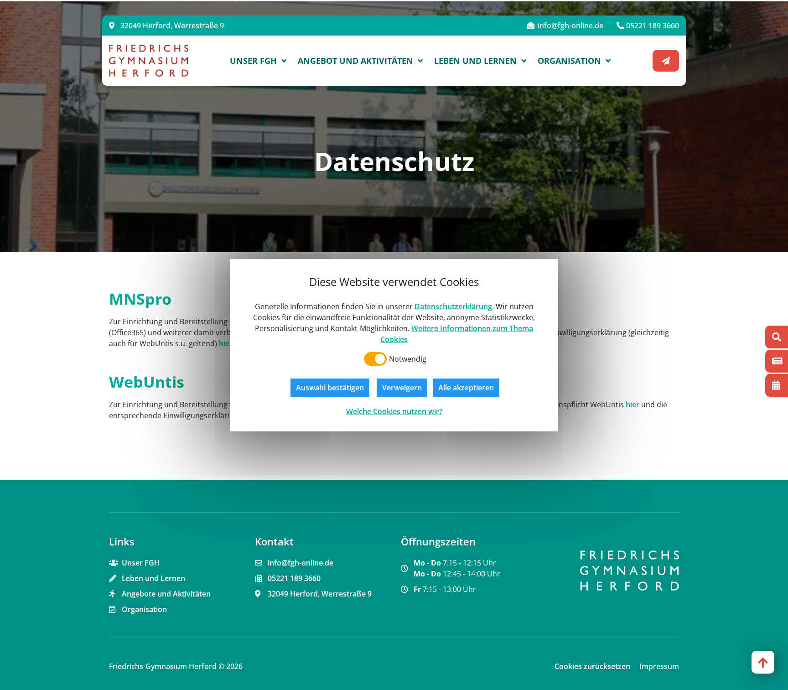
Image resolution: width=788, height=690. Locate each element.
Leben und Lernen (475, 60)
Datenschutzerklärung (453, 306)
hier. (225, 343)
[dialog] (394, 345)
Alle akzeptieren (466, 388)
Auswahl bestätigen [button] (330, 388)
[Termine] (776, 385)
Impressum (659, 666)
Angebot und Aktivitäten (355, 60)
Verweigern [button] (402, 388)
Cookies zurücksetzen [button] (592, 666)
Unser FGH (253, 60)
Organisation (569, 60)
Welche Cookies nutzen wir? (394, 411)
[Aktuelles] (776, 361)
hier (632, 404)
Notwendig (407, 359)
